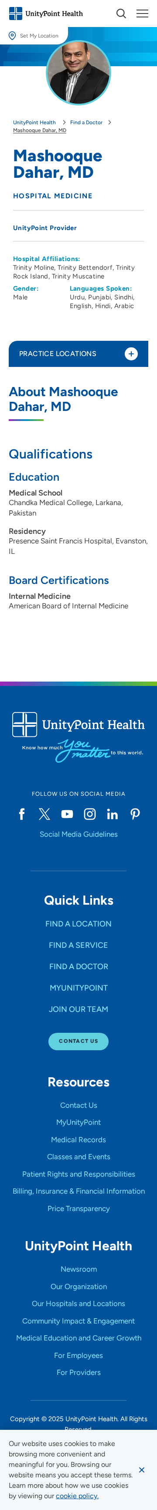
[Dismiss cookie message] (141, 1469)
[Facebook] (21, 814)
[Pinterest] (135, 814)
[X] (44, 814)
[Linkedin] (112, 814)
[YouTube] (67, 814)
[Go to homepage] (46, 13)
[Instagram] (89, 814)
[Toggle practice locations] (131, 353)
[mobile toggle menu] (121, 13)
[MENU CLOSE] (142, 13)
